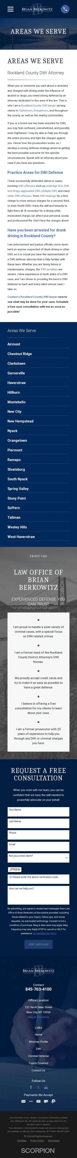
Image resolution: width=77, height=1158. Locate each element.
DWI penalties (49, 269)
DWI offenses (26, 186)
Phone (12, 832)
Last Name (15, 821)
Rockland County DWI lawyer (38, 105)
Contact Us (38, 1070)
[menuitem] (39, 345)
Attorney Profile (38, 1041)
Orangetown (40, 110)
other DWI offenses (20, 196)
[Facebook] (31, 1087)
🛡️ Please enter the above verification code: (33, 877)
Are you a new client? (21, 855)
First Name (15, 809)
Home (38, 1034)
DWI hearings (48, 196)
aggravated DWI (30, 191)
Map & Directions (38, 1017)
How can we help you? (21, 888)
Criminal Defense (38, 1056)
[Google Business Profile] (46, 1087)
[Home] (37, 9)
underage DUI (54, 186)
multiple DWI (49, 191)
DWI (38, 1048)
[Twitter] (38, 1087)
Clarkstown (25, 110)
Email (12, 844)
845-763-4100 (38, 989)
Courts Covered (38, 1063)
